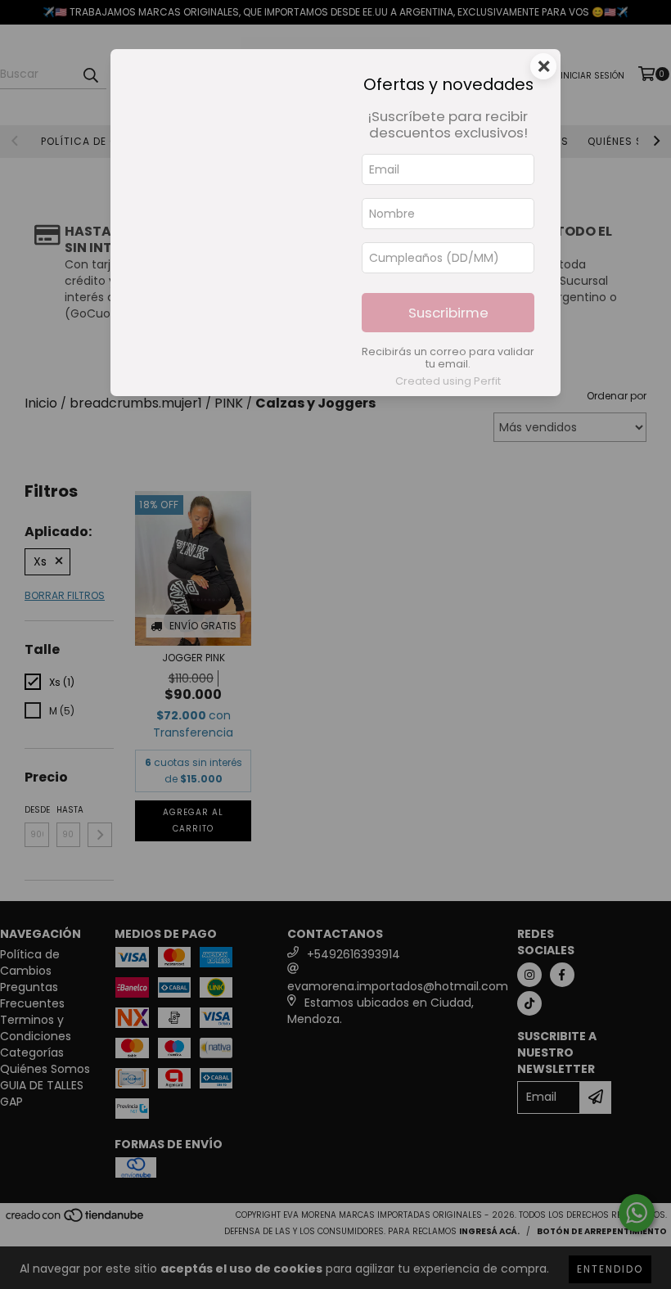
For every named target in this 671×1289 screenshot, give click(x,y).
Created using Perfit (448, 381)
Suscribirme (448, 312)
